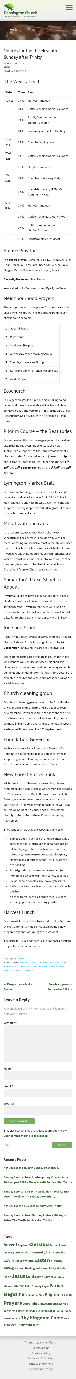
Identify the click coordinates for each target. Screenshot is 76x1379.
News (21, 958)
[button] (70, 7)
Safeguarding (41, 1348)
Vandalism (32, 1324)
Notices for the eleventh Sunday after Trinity (33, 1206)
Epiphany (56, 1261)
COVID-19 (11, 1260)
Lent (30, 1276)
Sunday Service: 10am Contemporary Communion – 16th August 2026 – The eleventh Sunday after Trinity (38, 1179)
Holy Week (57, 1268)
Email (8, 1086)
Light (39, 1277)
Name (8, 1068)
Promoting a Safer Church (41, 1342)
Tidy (66, 1318)
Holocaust (42, 1268)
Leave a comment (15, 71)
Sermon (7, 1319)
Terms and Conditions (41, 1358)
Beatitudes (27, 962)
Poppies (66, 1294)
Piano (41, 1295)
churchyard (59, 1245)
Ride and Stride (37, 966)
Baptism (23, 1245)
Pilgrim (20, 966)
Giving (9, 1268)
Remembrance (33, 1303)
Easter (41, 1260)
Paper (45, 1286)
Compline (59, 1252)
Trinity (21, 1324)
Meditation (57, 1277)
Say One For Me (64, 1311)
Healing (30, 1268)
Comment (11, 1022)
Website (9, 1103)
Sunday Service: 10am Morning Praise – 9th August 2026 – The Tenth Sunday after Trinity (36, 1218)
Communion (20, 1253)
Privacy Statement (41, 1363)
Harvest (19, 1268)
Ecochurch (58, 962)
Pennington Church (20, 12)
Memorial (10, 1286)
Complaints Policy (41, 1369)
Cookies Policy (41, 1353)
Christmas (40, 1244)
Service (16, 1318)
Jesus (18, 1276)
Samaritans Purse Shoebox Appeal (36, 1310)
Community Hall (39, 1252)
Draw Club (26, 1261)
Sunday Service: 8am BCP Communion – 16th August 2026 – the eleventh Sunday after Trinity (36, 1194)
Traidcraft (10, 1324)
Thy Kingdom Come (42, 1318)
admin (7, 67)
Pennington (31, 1295)
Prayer (11, 1303)
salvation (9, 1310)
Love (47, 1277)
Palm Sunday (33, 1286)
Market (8, 966)
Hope (7, 1277)
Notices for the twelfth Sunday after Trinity (31, 1168)
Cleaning (43, 962)
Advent (10, 1244)
